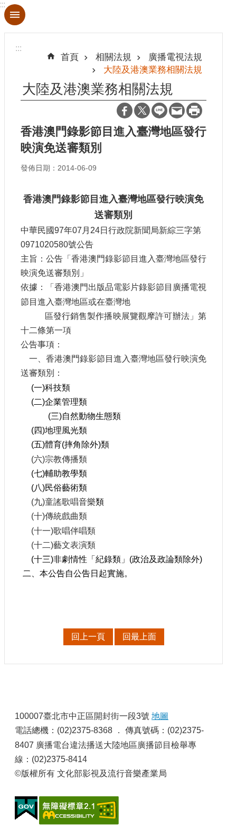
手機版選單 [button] (14, 14)
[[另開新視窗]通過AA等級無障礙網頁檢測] (79, 810)
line (159, 110)
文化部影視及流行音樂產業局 (113, 16)
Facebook (125, 110)
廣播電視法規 (175, 57)
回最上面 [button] (139, 636)
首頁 (70, 57)
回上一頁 (88, 636)
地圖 (160, 716)
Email (177, 110)
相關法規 (113, 57)
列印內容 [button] (194, 110)
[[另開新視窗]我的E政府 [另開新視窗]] (26, 808)
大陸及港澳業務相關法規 (152, 69)
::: (18, 48)
